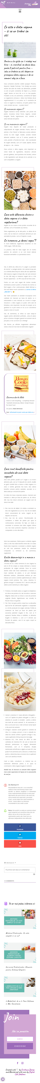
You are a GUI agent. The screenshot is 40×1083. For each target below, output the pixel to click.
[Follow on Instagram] (22, 1063)
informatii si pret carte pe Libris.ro (21, 412)
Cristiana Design (28, 1069)
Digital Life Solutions (24, 1073)
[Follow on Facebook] (18, 1063)
